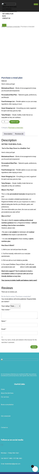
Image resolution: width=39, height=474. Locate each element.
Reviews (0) (19, 134)
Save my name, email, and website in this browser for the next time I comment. (19, 341)
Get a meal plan (7, 13)
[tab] (8, 134)
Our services (6, 9)
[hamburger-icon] (36, 4)
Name (3, 321)
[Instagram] (2, 445)
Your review (5, 309)
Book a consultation (9, 11)
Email (3, 329)
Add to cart (14, 122)
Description (8, 134)
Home (4, 4)
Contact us (6, 18)
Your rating (5, 306)
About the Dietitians (9, 7)
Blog (4, 16)
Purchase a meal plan (15, 127)
